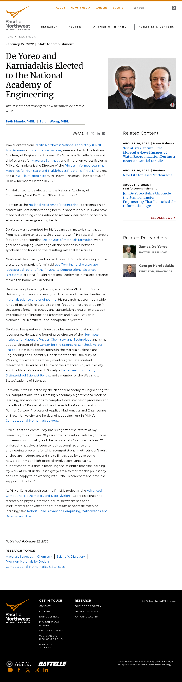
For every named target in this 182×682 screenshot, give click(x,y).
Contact (45, 606)
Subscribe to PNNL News (161, 601)
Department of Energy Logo (19, 664)
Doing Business (49, 616)
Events (118, 7)
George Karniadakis (46, 150)
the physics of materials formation (67, 240)
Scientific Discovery (71, 556)
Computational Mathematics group (32, 420)
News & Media (80, 7)
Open (172, 105)
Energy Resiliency (86, 611)
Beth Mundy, (20, 121)
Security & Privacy (51, 630)
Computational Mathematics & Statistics (35, 566)
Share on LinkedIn (98, 133)
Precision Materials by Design (27, 561)
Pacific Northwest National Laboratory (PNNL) (69, 145)
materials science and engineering (31, 299)
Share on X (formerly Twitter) (92, 133)
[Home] (18, 18)
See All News (161, 217)
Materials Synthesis (46, 160)
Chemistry (44, 556)
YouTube (10, 669)
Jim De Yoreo (15, 150)
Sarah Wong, (54, 121)
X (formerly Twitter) (27, 669)
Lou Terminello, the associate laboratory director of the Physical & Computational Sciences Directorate (52, 270)
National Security (86, 616)
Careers (102, 7)
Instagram (36, 669)
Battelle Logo (52, 664)
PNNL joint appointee (31, 176)
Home (10, 36)
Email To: (103, 133)
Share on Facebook (87, 133)
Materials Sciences (19, 556)
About (60, 7)
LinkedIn (45, 669)
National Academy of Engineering (54, 205)
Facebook (19, 669)
